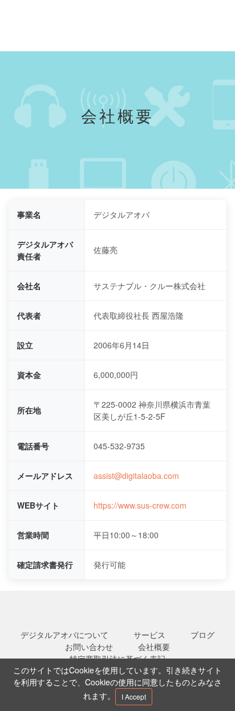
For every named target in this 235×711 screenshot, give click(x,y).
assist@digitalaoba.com (136, 475)
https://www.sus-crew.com (140, 505)
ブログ (202, 634)
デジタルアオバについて (64, 634)
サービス (149, 634)
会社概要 (154, 646)
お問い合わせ (89, 646)
